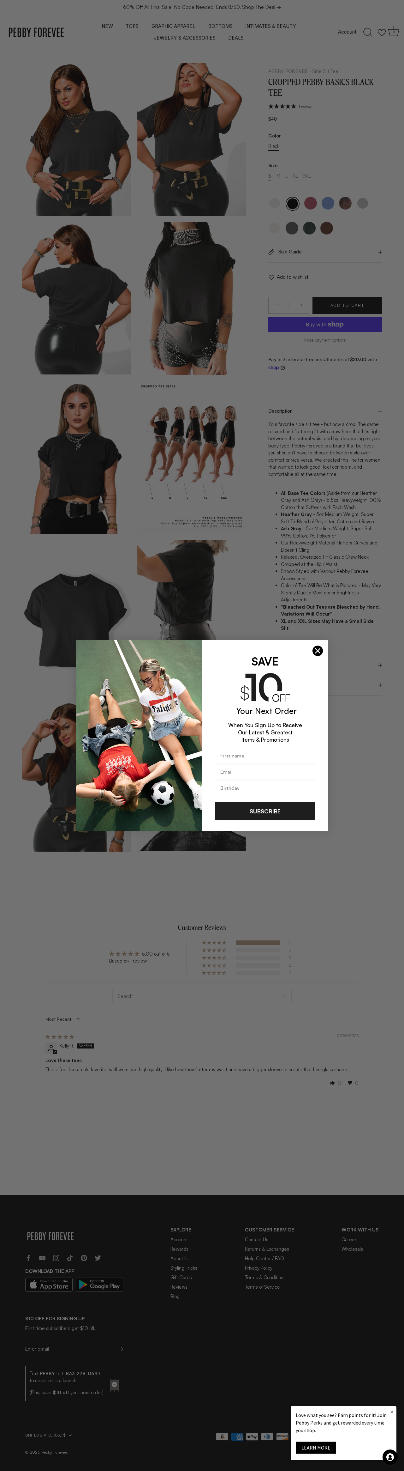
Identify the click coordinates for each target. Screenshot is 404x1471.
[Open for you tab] (390, 1457)
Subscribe (265, 811)
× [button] (391, 1412)
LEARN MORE (315, 1447)
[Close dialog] (317, 650)
